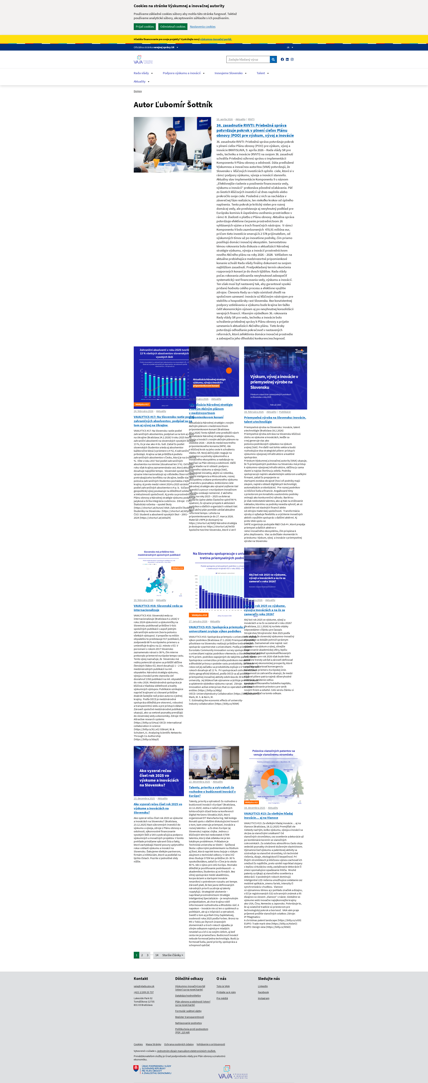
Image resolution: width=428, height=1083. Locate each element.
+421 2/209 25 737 (144, 992)
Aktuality (140, 81)
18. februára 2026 (254, 411)
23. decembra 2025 (144, 798)
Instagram (263, 998)
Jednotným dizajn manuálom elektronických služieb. (186, 1051)
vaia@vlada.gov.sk (144, 986)
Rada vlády (141, 73)
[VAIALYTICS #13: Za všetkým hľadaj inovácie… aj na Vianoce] (274, 776)
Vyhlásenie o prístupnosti (211, 1044)
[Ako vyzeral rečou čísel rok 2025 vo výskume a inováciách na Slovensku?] (159, 771)
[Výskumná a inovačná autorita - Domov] (144, 59)
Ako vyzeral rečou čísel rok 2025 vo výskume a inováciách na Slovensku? (158, 808)
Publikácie (285, 411)
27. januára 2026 (198, 621)
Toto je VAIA (223, 986)
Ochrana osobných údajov (179, 1044)
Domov (138, 91)
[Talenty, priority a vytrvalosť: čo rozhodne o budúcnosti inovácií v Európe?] (214, 762)
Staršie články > (172, 955)
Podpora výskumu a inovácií (182, 73)
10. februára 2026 (143, 600)
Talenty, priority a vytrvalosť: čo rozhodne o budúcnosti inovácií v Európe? (212, 791)
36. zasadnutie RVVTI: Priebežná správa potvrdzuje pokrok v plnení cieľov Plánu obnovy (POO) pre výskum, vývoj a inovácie (255, 130)
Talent (261, 73)
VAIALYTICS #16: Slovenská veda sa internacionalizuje (158, 608)
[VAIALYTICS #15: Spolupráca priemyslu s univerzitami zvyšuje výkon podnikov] (224, 583)
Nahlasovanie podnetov (188, 1023)
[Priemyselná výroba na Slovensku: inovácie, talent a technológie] (275, 378)
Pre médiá (222, 998)
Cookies (138, 1044)
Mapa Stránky (153, 1044)
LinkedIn (263, 986)
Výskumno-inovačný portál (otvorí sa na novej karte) (190, 987)
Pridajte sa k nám (226, 992)
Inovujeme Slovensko (229, 73)
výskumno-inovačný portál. (216, 39)
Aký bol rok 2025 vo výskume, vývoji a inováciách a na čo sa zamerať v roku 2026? (265, 610)
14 (156, 955)
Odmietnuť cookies (172, 26)
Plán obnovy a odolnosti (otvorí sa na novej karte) (192, 1003)
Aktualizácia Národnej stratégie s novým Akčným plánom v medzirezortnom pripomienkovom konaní (211, 411)
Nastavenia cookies (203, 26)
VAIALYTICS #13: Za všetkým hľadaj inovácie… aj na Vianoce (268, 815)
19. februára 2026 (198, 398)
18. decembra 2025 (254, 807)
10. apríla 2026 (225, 119)
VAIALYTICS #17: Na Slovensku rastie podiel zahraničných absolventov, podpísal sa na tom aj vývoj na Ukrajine (164, 421)
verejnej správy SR (164, 47)
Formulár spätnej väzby (188, 1011)
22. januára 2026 (253, 600)
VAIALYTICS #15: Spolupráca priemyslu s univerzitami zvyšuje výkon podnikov (217, 629)
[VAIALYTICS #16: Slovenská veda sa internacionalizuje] (159, 573)
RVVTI (251, 119)
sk (288, 47)
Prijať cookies (145, 26)
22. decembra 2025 (199, 781)
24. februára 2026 (143, 411)
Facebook (263, 992)
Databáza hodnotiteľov (188, 995)
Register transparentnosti (189, 1017)
